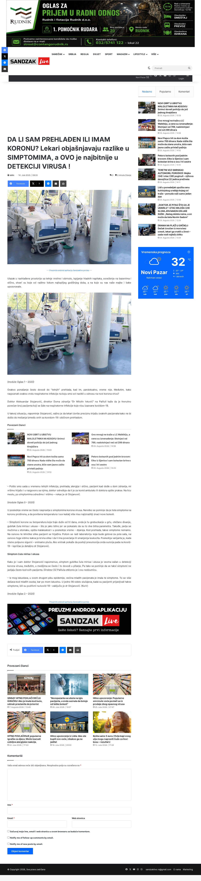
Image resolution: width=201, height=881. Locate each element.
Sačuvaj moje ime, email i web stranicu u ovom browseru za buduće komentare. (50, 831)
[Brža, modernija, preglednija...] (69, 619)
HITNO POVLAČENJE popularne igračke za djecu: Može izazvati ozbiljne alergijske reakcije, (24, 739)
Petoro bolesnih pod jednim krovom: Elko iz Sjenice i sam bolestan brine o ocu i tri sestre (111, 460)
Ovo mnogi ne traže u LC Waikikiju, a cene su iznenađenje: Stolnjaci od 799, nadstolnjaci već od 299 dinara (110, 438)
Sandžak (57, 54)
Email (11, 818)
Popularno (165, 91)
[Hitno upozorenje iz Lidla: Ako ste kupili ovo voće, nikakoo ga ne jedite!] (69, 722)
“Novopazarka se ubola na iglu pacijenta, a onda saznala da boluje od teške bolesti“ (69, 701)
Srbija (72, 54)
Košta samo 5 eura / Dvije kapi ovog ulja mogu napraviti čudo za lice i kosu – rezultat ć (112, 739)
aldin (12, 175)
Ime (10, 805)
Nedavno (147, 91)
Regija (85, 54)
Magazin (122, 54)
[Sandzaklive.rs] (29, 61)
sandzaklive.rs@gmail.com (158, 869)
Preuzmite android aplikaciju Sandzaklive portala (69, 602)
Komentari (184, 91)
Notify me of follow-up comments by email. (32, 837)
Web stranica (78, 818)
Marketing (188, 869)
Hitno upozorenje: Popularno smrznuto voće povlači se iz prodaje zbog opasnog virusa (109, 701)
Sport (108, 54)
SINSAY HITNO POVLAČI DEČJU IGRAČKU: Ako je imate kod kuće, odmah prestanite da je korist (24, 701)
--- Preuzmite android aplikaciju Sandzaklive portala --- (69, 270)
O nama (177, 869)
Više (153, 54)
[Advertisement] (69, 108)
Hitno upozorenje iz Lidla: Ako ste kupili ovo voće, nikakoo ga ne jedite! (68, 739)
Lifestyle (139, 54)
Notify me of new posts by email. (26, 844)
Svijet (97, 54)
